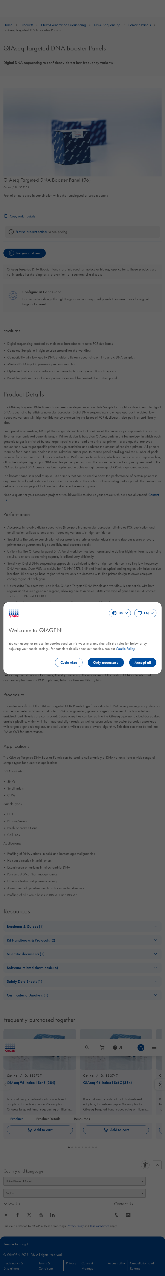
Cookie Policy (125, 648)
